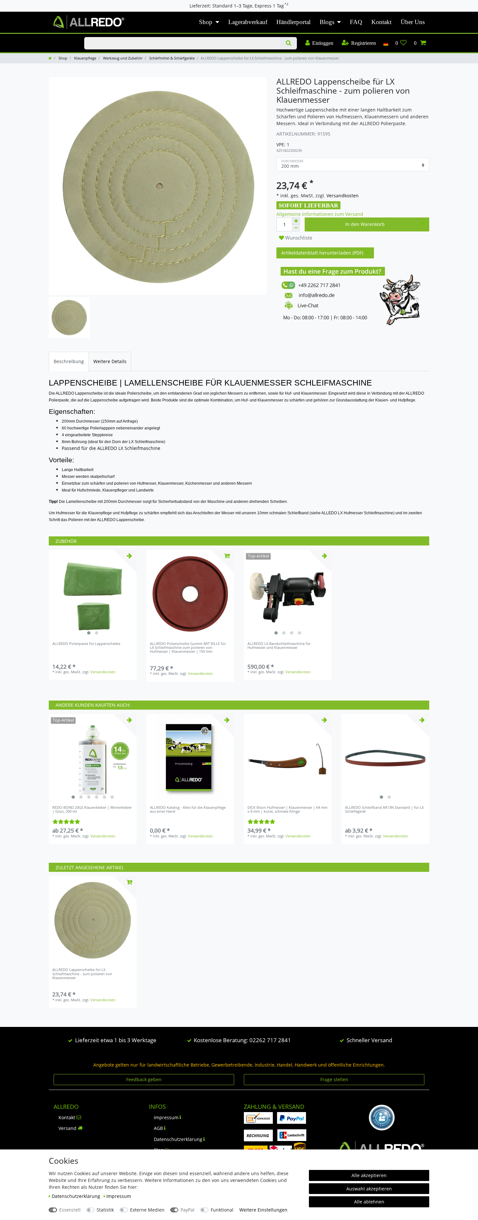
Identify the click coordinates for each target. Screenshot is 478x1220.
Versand (67, 1128)
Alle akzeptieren (369, 1175)
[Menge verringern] (296, 228)
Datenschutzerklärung (178, 1139)
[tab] (69, 361)
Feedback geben (144, 1079)
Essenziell (70, 1210)
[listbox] (93, 594)
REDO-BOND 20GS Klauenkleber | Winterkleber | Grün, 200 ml (92, 810)
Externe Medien (147, 1210)
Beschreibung (69, 361)
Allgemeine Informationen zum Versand (319, 214)
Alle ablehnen (369, 1202)
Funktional (222, 1210)
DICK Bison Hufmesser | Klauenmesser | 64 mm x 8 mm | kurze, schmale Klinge (287, 810)
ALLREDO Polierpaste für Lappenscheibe (86, 644)
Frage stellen (334, 1079)
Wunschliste (298, 237)
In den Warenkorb (365, 224)
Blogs (327, 22)
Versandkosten (342, 195)
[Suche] (288, 43)
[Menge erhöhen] (296, 221)
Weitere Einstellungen (263, 1210)
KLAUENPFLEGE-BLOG (59, 37)
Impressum (166, 1117)
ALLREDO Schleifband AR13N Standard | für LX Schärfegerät (384, 810)
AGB (158, 1128)
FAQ (356, 22)
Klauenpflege (84, 58)
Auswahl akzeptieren (369, 1189)
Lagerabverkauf (247, 22)
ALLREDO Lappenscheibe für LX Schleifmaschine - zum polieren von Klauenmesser (82, 974)
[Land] (385, 43)
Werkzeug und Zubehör (122, 58)
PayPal (187, 1210)
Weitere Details (109, 361)
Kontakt (381, 22)
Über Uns (413, 22)
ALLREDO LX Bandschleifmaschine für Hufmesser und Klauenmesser (279, 646)
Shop (205, 22)
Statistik (105, 1210)
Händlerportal (293, 22)
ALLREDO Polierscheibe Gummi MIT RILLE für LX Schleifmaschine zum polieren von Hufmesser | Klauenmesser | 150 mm (188, 648)
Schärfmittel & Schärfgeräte (171, 58)
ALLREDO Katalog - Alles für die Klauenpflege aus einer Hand (188, 810)
